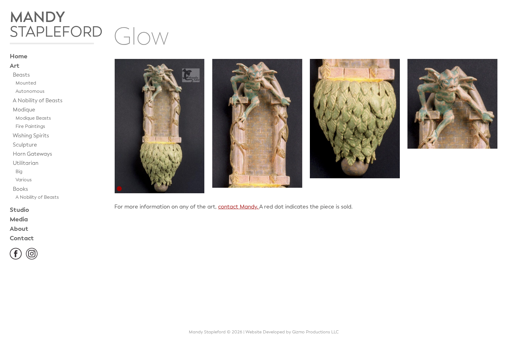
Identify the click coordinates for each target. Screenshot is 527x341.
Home (18, 56)
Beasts (21, 75)
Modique (24, 110)
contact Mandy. (238, 206)
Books (20, 189)
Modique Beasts (33, 118)
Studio (19, 210)
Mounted (26, 83)
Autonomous (30, 91)
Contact (22, 238)
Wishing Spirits (31, 135)
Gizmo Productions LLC (315, 332)
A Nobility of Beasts (38, 100)
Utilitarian (25, 163)
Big (19, 171)
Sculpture (25, 145)
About (19, 229)
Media (19, 219)
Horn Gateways (32, 154)
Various (24, 180)
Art (15, 66)
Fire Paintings (30, 126)
